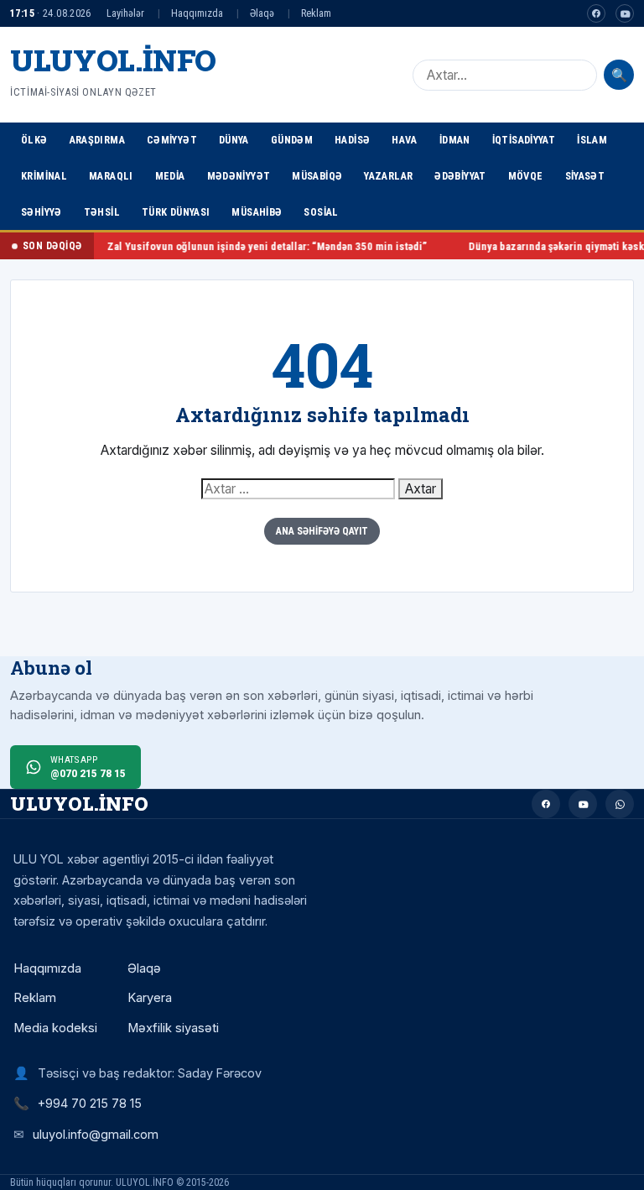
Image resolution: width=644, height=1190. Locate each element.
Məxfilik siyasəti (173, 1028)
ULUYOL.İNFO (113, 60)
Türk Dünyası (176, 212)
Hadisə (352, 139)
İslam (592, 139)
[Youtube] (624, 13)
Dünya (234, 139)
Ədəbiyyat (460, 176)
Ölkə (34, 139)
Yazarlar (388, 176)
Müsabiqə (317, 176)
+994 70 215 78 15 (90, 1103)
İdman (454, 139)
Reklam (316, 13)
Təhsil (102, 212)
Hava (405, 139)
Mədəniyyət (239, 176)
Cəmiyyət (172, 139)
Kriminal (44, 176)
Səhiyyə (41, 212)
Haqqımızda (197, 13)
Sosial (321, 212)
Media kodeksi (55, 1028)
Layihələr (125, 13)
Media (170, 176)
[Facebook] (596, 13)
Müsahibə (256, 212)
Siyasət (585, 176)
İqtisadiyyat (524, 139)
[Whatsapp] (619, 804)
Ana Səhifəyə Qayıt (322, 531)
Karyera (149, 997)
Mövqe (525, 176)
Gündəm (292, 139)
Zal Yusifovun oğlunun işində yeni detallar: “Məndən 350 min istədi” (247, 246)
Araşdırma (97, 139)
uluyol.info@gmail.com (95, 1134)
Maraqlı (111, 176)
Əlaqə (262, 13)
